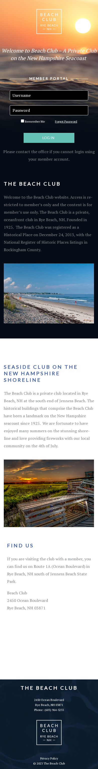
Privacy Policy (49, 758)
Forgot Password (66, 121)
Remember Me (34, 121)
